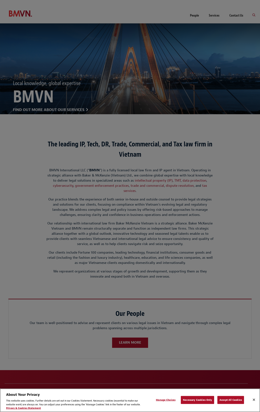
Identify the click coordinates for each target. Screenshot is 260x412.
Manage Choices (165, 400)
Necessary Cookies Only (197, 400)
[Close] (254, 400)
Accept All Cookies (230, 400)
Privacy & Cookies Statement (23, 408)
